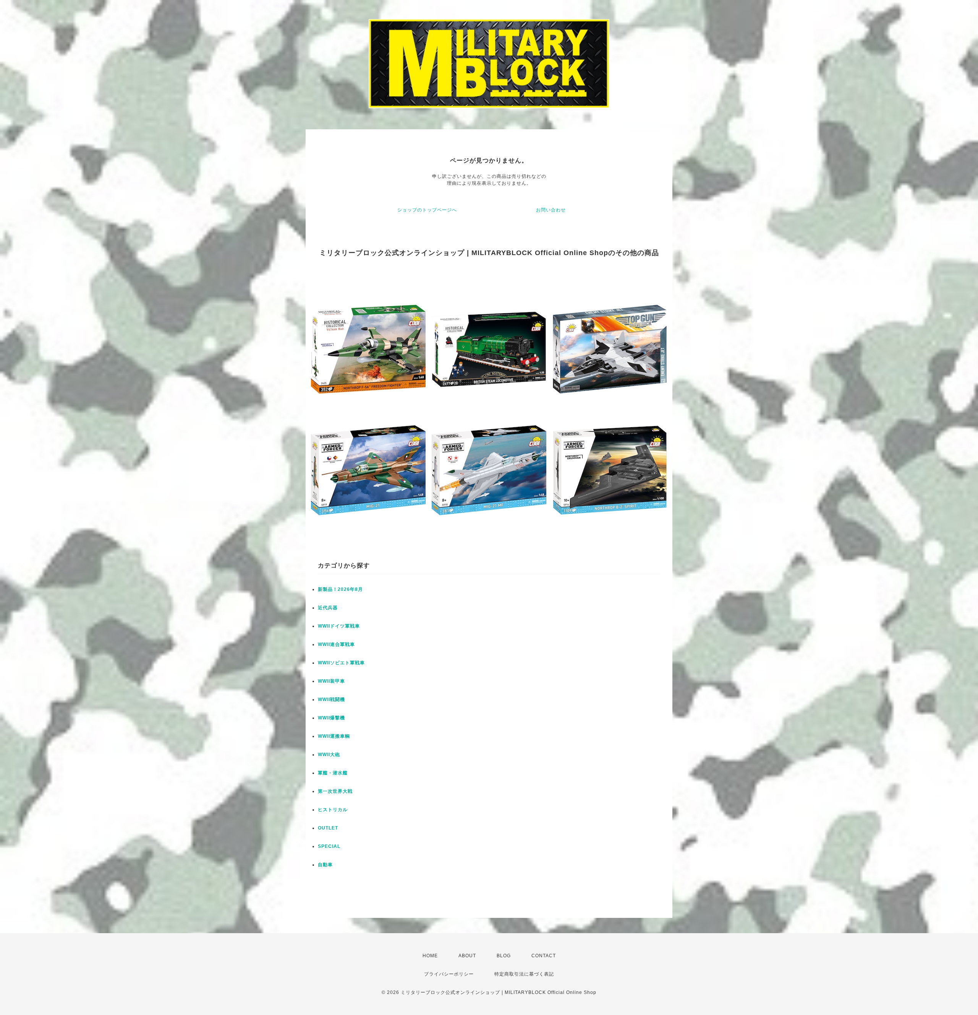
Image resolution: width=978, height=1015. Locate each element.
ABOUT (467, 955)
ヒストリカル (333, 809)
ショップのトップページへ (427, 210)
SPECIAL (329, 846)
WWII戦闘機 (331, 699)
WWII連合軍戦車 (336, 644)
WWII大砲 (329, 754)
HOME (430, 955)
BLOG (504, 955)
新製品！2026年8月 (340, 589)
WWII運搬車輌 (334, 736)
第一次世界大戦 (335, 791)
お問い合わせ (551, 210)
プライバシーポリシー (449, 974)
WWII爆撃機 (331, 718)
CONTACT (543, 955)
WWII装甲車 (331, 681)
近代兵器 (328, 607)
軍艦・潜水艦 (333, 773)
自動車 (325, 864)
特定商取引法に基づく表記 (524, 974)
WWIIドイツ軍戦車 (339, 626)
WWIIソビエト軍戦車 (341, 662)
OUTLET (328, 828)
